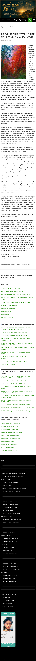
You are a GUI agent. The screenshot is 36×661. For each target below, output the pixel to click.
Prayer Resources (7, 550)
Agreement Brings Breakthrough (9, 305)
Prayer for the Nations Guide (11, 556)
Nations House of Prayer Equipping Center (14, 20)
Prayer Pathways (5, 463)
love (18, 264)
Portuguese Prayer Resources (11, 587)
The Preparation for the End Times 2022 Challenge (14, 335)
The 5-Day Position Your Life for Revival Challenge (14, 332)
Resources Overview (8, 547)
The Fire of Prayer (27, 325)
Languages (4, 572)
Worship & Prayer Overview (10, 538)
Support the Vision (8, 606)
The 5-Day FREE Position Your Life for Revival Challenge (15, 381)
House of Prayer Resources (10, 504)
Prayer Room (25, 264)
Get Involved (6, 597)
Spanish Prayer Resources (10, 575)
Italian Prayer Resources (9, 578)
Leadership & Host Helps (9, 563)
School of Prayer (6, 479)
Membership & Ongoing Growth (11, 491)
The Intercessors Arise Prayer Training (10, 423)
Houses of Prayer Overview (10, 498)
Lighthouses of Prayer (7, 516)
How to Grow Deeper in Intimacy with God (12, 291)
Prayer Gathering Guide (9, 510)
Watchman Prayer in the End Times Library (14, 488)
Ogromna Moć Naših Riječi (8, 308)
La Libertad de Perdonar (7, 317)
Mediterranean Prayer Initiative (11, 513)
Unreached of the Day (8, 643)
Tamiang (5, 633)
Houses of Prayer (6, 494)
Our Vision (5, 467)
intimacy (12, 264)
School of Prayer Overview (10, 482)
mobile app (7, 644)
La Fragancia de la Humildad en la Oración (12, 432)
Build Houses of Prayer (9, 600)
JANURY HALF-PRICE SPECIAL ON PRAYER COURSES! (15, 405)
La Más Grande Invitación (7, 441)
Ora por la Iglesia (5, 314)
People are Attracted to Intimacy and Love (18, 36)
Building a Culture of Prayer (10, 507)
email (3, 644)
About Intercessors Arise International (14, 473)
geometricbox (9, 652)
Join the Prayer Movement (10, 594)
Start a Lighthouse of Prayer (11, 522)
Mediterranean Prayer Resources (12, 569)
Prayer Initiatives (7, 603)
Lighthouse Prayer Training (10, 525)
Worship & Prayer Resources (10, 541)
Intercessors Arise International (10, 470)
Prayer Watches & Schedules (10, 566)
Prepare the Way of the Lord (8, 364)
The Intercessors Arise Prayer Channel (10, 288)
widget (8, 646)
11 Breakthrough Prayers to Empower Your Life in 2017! (15, 302)
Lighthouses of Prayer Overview (12, 519)
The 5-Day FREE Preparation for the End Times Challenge (16, 411)
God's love (5, 264)
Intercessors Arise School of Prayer (13, 476)
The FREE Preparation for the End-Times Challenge (14, 361)
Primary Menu (34, 20)
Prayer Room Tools (8, 560)
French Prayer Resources (10, 584)
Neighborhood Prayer (9, 532)
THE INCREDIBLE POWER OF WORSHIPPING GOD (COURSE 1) (18, 408)
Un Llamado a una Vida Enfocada (9, 429)
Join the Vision (5, 591)
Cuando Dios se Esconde (7, 447)
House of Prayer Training (10, 501)
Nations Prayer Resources (10, 553)
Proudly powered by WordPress (8, 658)
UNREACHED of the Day (8, 614)
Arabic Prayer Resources (9, 581)
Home (2, 460)
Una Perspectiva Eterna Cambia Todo (10, 438)
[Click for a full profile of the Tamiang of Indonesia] (8, 623)
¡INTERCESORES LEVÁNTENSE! (10, 420)
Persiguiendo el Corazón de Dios (9, 450)
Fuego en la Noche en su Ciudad (9, 444)
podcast (12, 644)
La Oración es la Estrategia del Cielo (10, 426)
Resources (4, 544)
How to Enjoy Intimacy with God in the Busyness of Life (15, 294)
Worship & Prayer (5, 535)
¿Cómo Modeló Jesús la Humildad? (10, 435)
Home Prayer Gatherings (9, 529)
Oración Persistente (6, 311)
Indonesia (11, 633)
